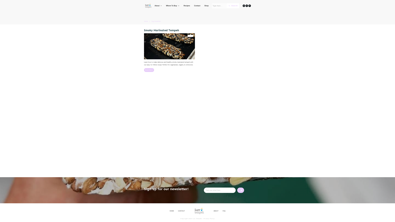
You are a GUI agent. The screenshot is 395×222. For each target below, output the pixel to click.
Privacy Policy (209, 218)
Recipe (190, 35)
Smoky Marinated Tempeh (161, 30)
